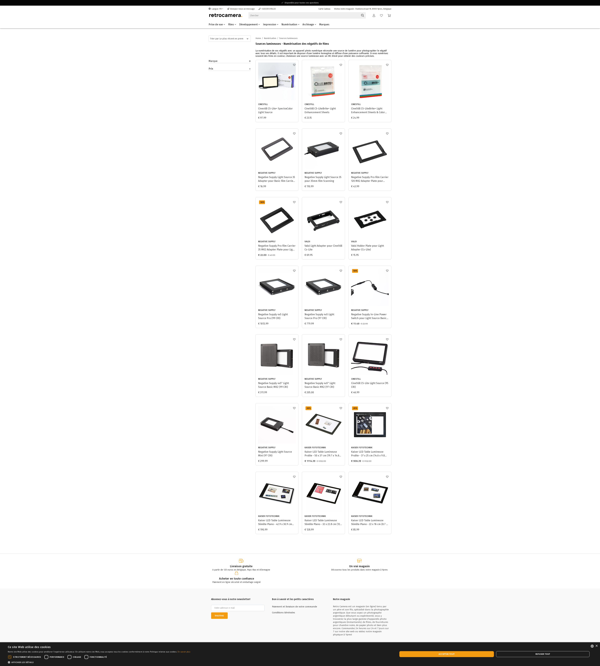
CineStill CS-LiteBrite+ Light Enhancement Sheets (320, 110)
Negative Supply (266, 173)
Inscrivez (219, 615)
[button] (99, 662)
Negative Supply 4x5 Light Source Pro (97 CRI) (319, 316)
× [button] (596, 646)
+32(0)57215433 (268, 9)
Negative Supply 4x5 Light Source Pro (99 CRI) (273, 316)
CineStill (263, 104)
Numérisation (289, 24)
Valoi (307, 241)
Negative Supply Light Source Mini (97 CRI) (275, 453)
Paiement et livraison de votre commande (294, 606)
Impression (270, 24)
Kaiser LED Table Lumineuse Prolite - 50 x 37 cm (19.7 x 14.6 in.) (322, 453)
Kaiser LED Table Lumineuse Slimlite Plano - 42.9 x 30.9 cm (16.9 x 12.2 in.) (275, 522)
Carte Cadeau (324, 9)
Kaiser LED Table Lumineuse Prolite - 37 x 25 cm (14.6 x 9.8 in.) (368, 453)
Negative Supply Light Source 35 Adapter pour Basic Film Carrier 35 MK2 (276, 179)
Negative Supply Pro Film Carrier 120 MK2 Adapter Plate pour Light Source (369, 179)
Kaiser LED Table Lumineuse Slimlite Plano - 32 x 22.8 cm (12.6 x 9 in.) (323, 522)
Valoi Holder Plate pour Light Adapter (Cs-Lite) (367, 247)
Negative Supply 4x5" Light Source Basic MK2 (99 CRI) (273, 385)
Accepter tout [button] (447, 654)
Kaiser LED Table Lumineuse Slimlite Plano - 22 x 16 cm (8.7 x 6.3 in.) (369, 522)
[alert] (300, 654)
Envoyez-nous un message (242, 9)
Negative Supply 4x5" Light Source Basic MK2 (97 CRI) (320, 385)
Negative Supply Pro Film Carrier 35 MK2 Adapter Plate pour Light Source (276, 247)
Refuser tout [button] (542, 654)
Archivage (308, 24)
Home (258, 38)
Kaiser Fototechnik (315, 447)
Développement (248, 24)
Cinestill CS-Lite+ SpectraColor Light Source (275, 110)
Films (231, 24)
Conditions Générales (283, 612)
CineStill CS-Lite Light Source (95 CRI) (369, 385)
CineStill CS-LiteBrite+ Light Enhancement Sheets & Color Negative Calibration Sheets (368, 110)
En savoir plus (184, 651)
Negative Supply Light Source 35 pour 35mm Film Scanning (323, 179)
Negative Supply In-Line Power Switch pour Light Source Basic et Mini (369, 316)
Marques (324, 24)
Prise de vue (216, 24)
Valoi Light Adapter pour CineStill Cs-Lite (323, 247)
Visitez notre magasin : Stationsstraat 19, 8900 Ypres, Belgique (362, 9)
